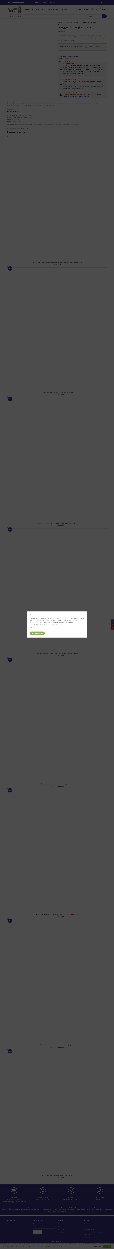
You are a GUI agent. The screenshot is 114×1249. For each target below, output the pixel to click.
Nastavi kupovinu (37, 633)
